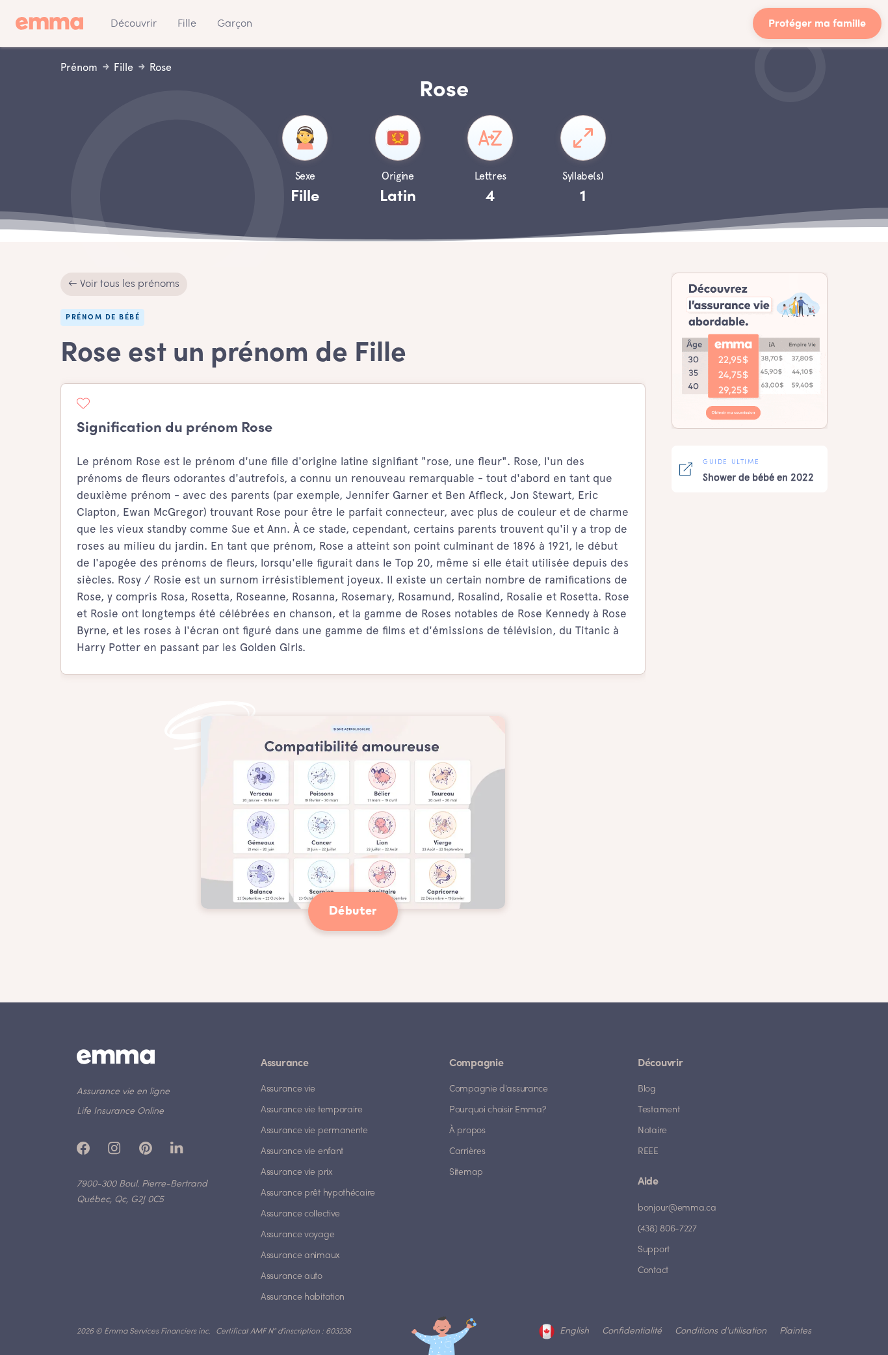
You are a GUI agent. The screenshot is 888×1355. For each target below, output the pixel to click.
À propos (467, 1131)
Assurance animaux (300, 1256)
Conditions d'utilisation (720, 1331)
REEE (648, 1151)
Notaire (652, 1131)
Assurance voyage (297, 1235)
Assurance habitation (303, 1297)
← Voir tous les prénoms (123, 284)
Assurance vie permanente (314, 1131)
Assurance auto (291, 1276)
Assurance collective (300, 1214)
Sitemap (466, 1172)
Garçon (234, 24)
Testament (658, 1110)
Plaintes (795, 1331)
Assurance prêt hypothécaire (318, 1193)
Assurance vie (288, 1089)
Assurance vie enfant (302, 1151)
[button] (133, 23)
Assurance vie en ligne (123, 1092)
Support (654, 1250)
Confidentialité (632, 1331)
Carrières (467, 1151)
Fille (186, 24)
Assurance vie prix (297, 1172)
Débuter (353, 911)
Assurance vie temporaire (312, 1110)
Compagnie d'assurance (498, 1089)
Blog (647, 1089)
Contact (653, 1271)
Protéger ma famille (817, 24)
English (574, 1331)
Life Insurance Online (120, 1111)
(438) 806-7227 (667, 1229)
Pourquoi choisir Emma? (497, 1110)
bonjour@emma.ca (677, 1208)
